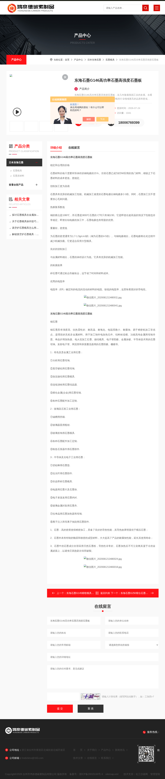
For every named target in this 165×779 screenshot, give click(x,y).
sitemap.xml (111, 774)
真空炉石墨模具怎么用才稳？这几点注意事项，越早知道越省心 (26, 227)
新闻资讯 (120, 750)
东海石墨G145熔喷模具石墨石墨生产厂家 (88, 593)
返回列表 (105, 593)
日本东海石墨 (94, 59)
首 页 (77, 750)
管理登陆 (155, 774)
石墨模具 (110, 59)
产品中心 (16, 59)
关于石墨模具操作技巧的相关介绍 (26, 221)
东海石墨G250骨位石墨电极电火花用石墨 (143, 593)
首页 (67, 59)
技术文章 (78, 758)
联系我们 (106, 758)
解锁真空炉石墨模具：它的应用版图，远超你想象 (26, 234)
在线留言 (74, 147)
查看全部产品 (16, 184)
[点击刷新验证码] (90, 696)
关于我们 (92, 750)
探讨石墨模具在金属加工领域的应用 (26, 214)
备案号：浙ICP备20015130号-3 (86, 774)
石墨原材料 (18, 175)
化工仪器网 (142, 774)
